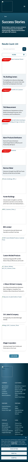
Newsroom (4, 393)
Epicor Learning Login (20, 390)
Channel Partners (6, 406)
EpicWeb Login (18, 391)
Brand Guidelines (6, 395)
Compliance (18, 429)
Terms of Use (18, 423)
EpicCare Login (18, 388)
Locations (4, 391)
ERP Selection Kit (6, 427)
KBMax (16, 408)
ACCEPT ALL (13, 457)
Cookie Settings (19, 427)
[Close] (26, 437)
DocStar (17, 414)
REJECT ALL (14, 453)
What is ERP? (5, 425)
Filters (14, 54)
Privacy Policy (18, 425)
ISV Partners (5, 408)
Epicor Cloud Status (20, 397)
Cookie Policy (14, 442)
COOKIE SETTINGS (14, 449)
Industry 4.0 (5, 423)
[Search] (24, 49)
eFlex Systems (18, 412)
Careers (4, 390)
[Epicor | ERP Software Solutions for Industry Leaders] (7, 6)
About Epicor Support (20, 386)
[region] (14, 448)
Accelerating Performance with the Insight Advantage (7, 430)
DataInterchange (19, 410)
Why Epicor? (5, 388)
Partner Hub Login (6, 410)
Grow (16, 406)
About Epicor (5, 386)
